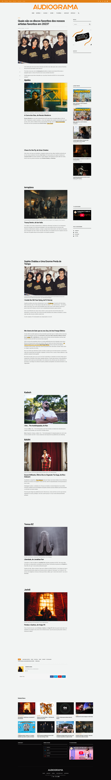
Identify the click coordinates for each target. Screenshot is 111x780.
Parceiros (6, 1)
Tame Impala (50, 123)
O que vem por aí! (59, 773)
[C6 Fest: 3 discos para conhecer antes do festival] (65, 708)
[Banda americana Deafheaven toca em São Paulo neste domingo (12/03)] (46, 727)
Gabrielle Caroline (21, 28)
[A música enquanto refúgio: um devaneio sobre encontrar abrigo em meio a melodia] (82, 132)
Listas (57, 715)
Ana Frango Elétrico (26, 659)
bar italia (36, 659)
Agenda (53, 773)
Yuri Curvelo (75, 161)
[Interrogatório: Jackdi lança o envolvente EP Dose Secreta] (26, 708)
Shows (51, 13)
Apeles (32, 659)
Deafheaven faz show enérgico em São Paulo (84, 716)
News (33, 13)
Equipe (10, 1)
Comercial (14, 1)
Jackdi (40, 659)
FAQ (2, 1)
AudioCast (66, 13)
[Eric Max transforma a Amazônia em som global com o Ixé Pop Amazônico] (82, 151)
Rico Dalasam (48, 659)
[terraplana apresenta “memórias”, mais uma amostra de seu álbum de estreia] (84, 727)
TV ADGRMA (58, 13)
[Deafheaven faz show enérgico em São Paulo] (84, 708)
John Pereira (75, 124)
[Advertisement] (82, 193)
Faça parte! (19, 1)
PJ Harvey (43, 659)
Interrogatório (21, 715)
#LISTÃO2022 (66, 773)
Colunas (45, 13)
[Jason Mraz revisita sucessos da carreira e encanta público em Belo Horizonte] (82, 169)
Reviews (38, 715)
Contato (24, 1)
